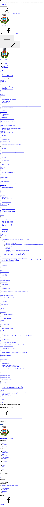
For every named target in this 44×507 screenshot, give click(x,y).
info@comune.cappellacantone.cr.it (7, 484)
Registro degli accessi (5, 394)
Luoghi (3, 469)
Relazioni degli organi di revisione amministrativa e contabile (10, 297)
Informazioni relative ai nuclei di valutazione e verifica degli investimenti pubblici (13, 344)
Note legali (3, 492)
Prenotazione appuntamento (6, 487)
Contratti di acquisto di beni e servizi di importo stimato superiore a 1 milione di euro (15, 253)
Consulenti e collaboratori (3, 117)
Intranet (1, 477)
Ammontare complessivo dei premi (5, 181)
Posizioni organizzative (5, 135)
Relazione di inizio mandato (6, 101)
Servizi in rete (2, 320)
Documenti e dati (4, 446)
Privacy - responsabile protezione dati (5, 401)
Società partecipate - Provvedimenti (7, 198)
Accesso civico (2, 390)
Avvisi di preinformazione (9, 246)
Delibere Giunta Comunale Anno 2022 (7, 76)
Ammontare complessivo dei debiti (6, 333)
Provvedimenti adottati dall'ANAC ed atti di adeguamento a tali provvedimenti (12, 388)
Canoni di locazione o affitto (6, 288)
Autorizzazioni (4, 460)
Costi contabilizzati (3, 312)
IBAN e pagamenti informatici (6, 339)
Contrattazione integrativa (3, 157)
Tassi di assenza (4, 148)
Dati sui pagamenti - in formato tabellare (7, 328)
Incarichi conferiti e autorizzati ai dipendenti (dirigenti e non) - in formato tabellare (13, 152)
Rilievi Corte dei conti (5, 301)
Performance (2, 168)
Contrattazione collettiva (3, 153)
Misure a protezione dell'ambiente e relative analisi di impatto (10, 366)
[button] (3, 62)
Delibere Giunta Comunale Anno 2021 (7, 224)
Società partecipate (2, 195)
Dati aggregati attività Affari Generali (5, 204)
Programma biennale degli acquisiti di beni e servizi (12, 242)
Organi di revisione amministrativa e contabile (6, 295)
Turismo (3, 454)
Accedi (1, 71)
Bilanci (1, 270)
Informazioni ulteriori (8, 251)
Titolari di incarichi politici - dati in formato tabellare (9, 99)
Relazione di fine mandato (5, 100)
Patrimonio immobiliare (3, 282)
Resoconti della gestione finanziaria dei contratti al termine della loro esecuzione (14, 254)
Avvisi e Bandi (8, 248)
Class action (2, 308)
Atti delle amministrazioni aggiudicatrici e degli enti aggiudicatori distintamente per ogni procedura (15, 239)
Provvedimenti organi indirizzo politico (7, 75)
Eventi (3, 470)
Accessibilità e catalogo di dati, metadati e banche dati (7, 395)
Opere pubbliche (2, 340)
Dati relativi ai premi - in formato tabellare (7, 187)
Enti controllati (2, 189)
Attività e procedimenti (3, 205)
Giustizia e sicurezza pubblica (6, 457)
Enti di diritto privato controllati (4, 199)
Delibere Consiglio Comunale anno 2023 (7, 220)
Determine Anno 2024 (5, 229)
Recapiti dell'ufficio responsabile (6, 213)
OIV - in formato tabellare (5, 164)
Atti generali (2, 83)
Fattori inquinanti (4, 364)
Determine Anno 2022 (5, 230)
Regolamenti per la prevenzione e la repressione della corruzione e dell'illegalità (13, 386)
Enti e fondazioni (4, 444)
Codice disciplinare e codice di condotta (7, 89)
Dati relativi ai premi (3, 185)
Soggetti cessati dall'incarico (6, 102)
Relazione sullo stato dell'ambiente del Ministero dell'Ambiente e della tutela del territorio (14, 368)
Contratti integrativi (4, 159)
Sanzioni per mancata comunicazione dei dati (6, 103)
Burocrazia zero (2, 94)
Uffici (3, 443)
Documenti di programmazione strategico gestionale (9, 87)
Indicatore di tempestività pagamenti (5, 330)
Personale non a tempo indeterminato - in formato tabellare (10, 143)
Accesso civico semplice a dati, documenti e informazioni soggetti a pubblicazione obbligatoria (15, 392)
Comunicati (3, 465)
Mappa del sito (2, 504)
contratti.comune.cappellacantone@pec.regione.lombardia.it (10, 485)
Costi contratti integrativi (5, 160)
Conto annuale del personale (6, 139)
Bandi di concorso (2, 167)
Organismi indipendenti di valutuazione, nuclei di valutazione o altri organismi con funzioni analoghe (14, 291)
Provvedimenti (4, 74)
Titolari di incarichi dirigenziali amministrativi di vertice (7, 121)
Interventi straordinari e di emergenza (5, 375)
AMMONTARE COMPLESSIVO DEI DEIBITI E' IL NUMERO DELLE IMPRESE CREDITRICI (18, 335)
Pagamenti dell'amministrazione (4, 324)
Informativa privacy (4, 491)
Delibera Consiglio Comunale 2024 (7, 219)
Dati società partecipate (5, 197)
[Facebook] (2, 70)
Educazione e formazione (5, 456)
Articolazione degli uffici (3, 112)
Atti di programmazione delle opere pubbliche (6, 346)
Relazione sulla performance (4, 177)
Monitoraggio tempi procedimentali (5, 210)
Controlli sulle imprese (3, 234)
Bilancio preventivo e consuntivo (4, 272)
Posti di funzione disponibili (6, 129)
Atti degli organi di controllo (6, 110)
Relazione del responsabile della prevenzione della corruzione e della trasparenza (13, 387)
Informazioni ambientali (3, 359)
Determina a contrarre (8, 247)
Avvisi (3, 466)
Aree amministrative (5, 442)
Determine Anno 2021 (5, 231)
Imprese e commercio (5, 452)
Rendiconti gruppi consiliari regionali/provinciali (6, 107)
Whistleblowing (2, 402)
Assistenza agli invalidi (5, 65)
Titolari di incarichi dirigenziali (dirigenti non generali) (7, 125)
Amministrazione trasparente (6, 490)
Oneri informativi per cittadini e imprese (5, 90)
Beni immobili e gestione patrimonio (5, 280)
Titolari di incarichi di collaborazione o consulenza (7, 119)
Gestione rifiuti (2, 319)
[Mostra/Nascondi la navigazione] (7, 38)
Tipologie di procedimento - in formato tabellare (8, 209)
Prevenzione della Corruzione (4, 382)
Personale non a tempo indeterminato (5, 141)
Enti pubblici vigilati (3, 191)
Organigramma (4, 115)
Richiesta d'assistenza (5, 489)
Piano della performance (3, 173)
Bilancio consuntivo (4, 275)
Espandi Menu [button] (2, 80)
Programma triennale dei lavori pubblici (11, 243)
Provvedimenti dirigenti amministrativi (5, 226)
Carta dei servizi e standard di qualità (5, 304)
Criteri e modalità (4, 265)
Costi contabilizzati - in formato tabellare (7, 314)
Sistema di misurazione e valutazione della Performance (9, 172)
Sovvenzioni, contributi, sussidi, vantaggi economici (7, 261)
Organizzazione (2, 95)
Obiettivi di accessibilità (5, 399)
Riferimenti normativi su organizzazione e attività (8, 86)
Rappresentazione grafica (3, 203)
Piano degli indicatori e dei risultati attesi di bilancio (7, 276)
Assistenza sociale (4, 66)
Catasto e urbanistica (5, 453)
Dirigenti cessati (2, 131)
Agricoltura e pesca (4, 461)
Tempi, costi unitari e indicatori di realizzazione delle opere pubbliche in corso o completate (14, 352)
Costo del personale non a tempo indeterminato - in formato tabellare (11, 144)
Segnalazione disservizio (5, 488)
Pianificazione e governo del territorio (5, 353)
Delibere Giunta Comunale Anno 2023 (7, 221)
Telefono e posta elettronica (4, 116)
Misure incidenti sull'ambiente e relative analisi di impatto (10, 365)
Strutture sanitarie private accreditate (5, 371)
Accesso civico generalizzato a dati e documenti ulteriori (9, 393)
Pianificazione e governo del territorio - (5, 355)
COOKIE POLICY (3, 4)
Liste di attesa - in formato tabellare (7, 318)
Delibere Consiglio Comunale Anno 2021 (7, 223)
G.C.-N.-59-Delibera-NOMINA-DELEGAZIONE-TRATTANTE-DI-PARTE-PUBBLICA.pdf (11, 418)
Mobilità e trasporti (4, 455)
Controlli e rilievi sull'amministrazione (5, 289)
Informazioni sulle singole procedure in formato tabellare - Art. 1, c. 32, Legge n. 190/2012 (14, 258)
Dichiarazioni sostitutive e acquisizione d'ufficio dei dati (7, 211)
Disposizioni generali (3, 81)
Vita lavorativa (4, 451)
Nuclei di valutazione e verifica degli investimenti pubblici (8, 342)
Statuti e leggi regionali (5, 88)
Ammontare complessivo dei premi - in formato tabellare (9, 183)
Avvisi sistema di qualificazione (10, 249)
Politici (3, 445)
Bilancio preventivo (4, 274)
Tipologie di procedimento (3, 206)
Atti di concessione (3, 266)
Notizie (3, 464)
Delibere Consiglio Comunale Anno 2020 (7, 225)
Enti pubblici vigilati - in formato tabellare (7, 193)
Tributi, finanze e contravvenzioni (6, 458)
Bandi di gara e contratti (3, 235)
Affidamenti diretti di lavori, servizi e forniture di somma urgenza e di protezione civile (17, 250)
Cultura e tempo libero (5, 450)
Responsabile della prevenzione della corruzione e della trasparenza (11, 385)
